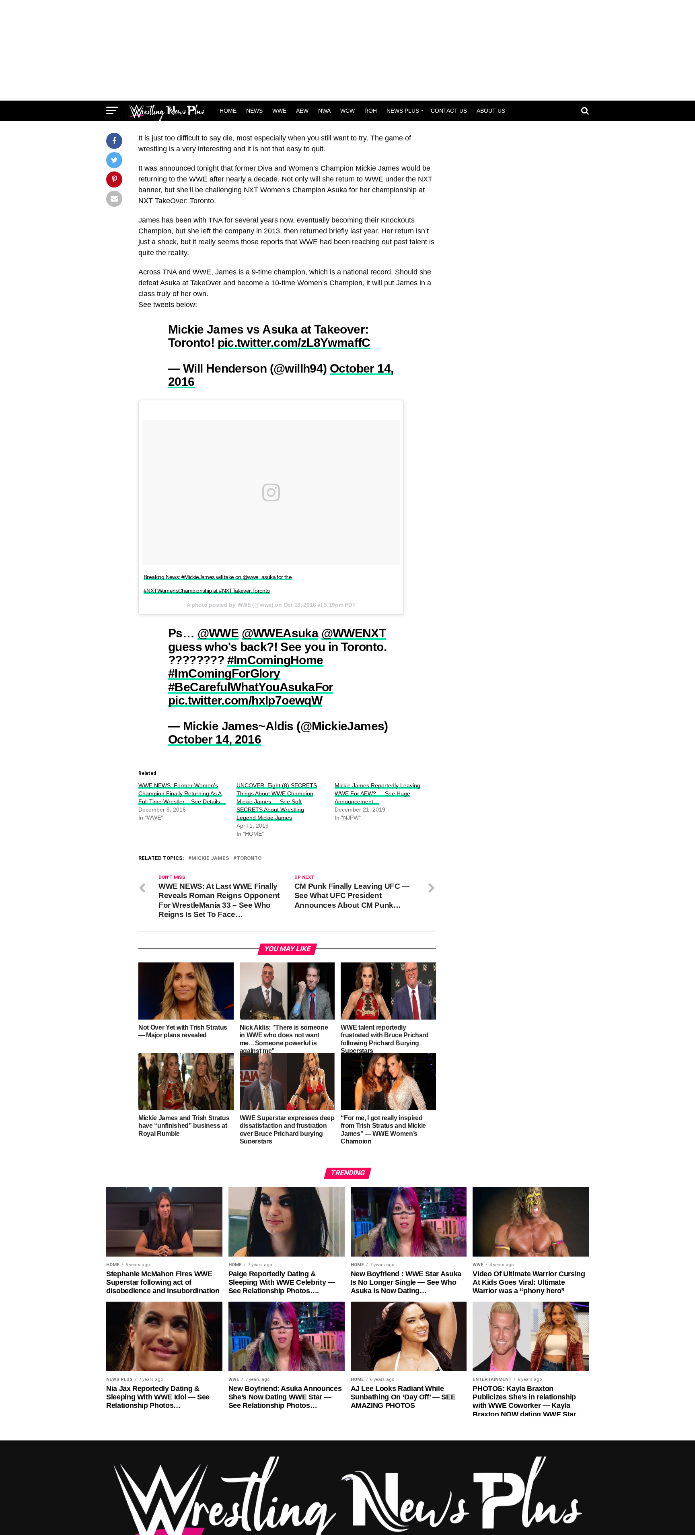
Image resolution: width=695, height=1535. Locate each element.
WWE (279, 110)
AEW (302, 110)
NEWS (254, 110)
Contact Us (449, 110)
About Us (491, 110)
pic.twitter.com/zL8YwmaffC (294, 342)
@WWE (218, 633)
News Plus (403, 110)
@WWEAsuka (280, 633)
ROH (370, 110)
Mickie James (210, 858)
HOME (228, 110)
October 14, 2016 (214, 739)
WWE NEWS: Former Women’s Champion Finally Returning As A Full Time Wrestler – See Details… (182, 793)
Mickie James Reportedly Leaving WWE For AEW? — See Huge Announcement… (377, 793)
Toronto (248, 858)
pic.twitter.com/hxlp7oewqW (245, 700)
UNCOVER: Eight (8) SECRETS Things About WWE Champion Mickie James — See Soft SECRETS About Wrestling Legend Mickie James (276, 801)
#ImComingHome (275, 660)
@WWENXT (353, 633)
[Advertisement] (347, 50)
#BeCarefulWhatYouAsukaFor (250, 687)
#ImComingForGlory (224, 673)
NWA (324, 110)
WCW (347, 110)
